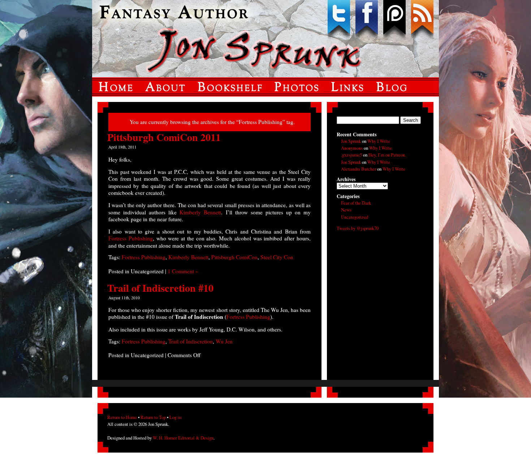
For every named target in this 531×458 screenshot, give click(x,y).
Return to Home (122, 417)
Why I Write (378, 141)
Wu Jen (224, 341)
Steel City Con (276, 257)
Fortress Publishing (130, 238)
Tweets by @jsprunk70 (358, 228)
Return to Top (153, 417)
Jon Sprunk (351, 141)
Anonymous (352, 148)
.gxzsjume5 (351, 154)
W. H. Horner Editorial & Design (183, 438)
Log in (175, 417)
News (346, 209)
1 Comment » (183, 271)
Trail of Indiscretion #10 (160, 288)
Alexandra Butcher (358, 169)
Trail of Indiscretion (190, 341)
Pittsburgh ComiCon (234, 257)
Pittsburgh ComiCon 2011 (164, 137)
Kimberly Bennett (200, 212)
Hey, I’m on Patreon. (387, 154)
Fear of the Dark (356, 203)
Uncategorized (354, 217)
